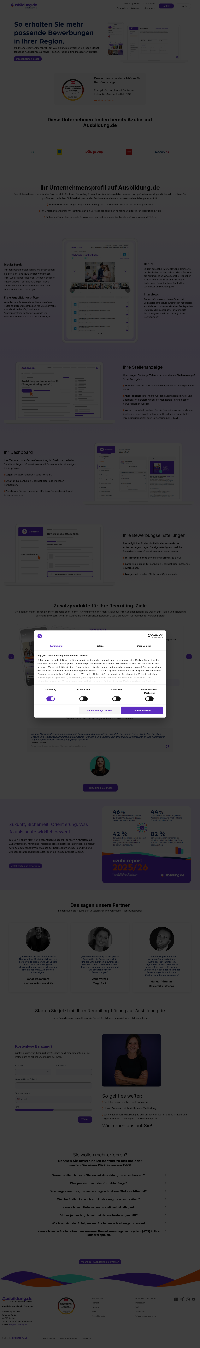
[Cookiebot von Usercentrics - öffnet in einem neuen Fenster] (150, 636)
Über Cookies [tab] (144, 646)
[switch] (83, 698)
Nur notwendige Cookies (99, 710)
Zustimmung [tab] (56, 646)
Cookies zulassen (142, 710)
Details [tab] (100, 646)
